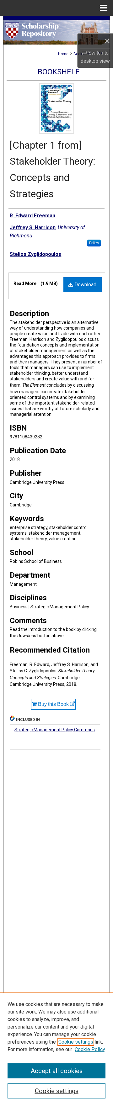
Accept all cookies (57, 1071)
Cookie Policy (90, 1049)
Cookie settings (75, 1042)
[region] (56, 1049)
